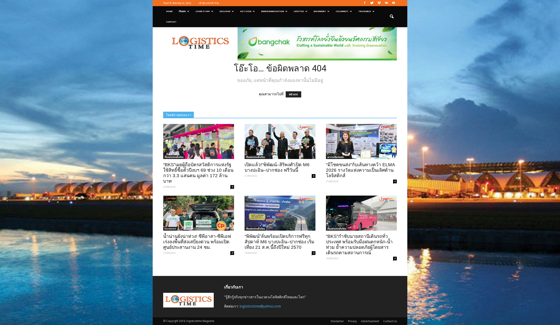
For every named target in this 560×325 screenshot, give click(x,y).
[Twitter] (372, 3)
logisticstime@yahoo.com (260, 306)
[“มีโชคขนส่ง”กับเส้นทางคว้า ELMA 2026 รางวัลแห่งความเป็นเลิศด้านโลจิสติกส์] (361, 141)
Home (169, 11)
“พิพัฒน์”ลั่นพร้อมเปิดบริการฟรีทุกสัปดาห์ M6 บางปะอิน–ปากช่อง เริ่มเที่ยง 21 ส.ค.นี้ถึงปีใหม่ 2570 (279, 242)
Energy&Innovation (272, 11)
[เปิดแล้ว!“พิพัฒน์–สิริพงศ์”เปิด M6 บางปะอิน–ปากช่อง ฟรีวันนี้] (280, 141)
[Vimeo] (379, 3)
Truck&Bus (364, 11)
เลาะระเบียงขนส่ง (335, 157)
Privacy (352, 321)
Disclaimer (337, 321)
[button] (391, 16)
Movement (320, 11)
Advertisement (370, 321)
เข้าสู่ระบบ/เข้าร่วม (209, 3)
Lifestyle (299, 11)
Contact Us (390, 321)
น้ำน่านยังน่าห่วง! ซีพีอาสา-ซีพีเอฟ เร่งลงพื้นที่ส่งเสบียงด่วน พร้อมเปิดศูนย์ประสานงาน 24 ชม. (197, 242)
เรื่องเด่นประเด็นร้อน (174, 157)
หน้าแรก (293, 94)
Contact (171, 21)
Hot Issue (245, 11)
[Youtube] (393, 3)
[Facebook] (364, 3)
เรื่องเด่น (182, 11)
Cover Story (203, 11)
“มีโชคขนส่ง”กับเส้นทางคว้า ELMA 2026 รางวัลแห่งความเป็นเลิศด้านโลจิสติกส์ (360, 170)
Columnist (342, 11)
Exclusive (225, 11)
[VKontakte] (386, 3)
